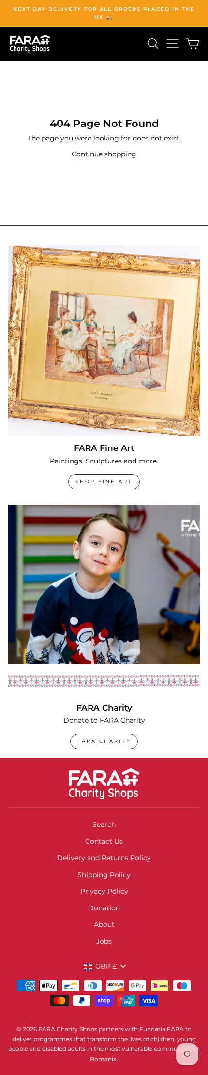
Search (104, 824)
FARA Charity (104, 741)
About (104, 924)
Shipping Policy (104, 875)
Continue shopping (104, 154)
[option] (104, 13)
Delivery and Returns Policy (104, 858)
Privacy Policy (104, 891)
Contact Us (104, 841)
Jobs (104, 941)
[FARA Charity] (104, 600)
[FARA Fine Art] (104, 340)
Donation (104, 908)
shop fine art (104, 481)
